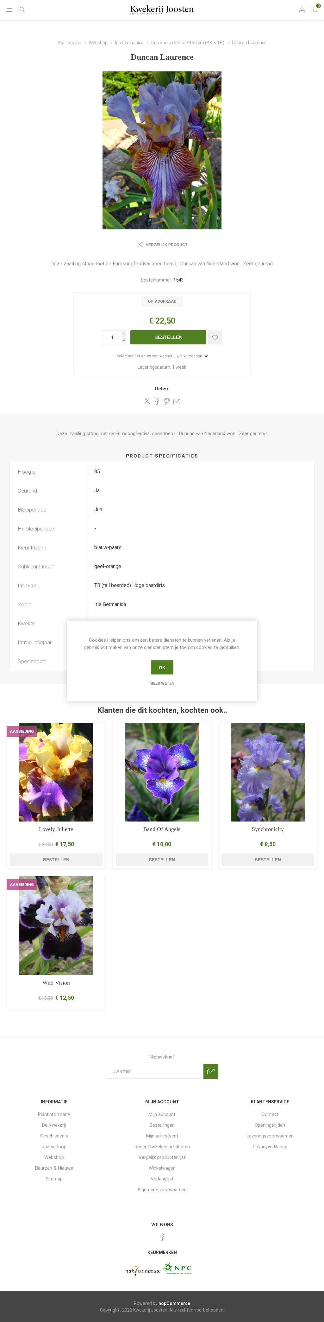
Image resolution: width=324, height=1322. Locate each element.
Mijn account (162, 1114)
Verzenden (210, 1071)
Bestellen (168, 337)
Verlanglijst (162, 1179)
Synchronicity (268, 829)
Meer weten (162, 683)
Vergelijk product (166, 245)
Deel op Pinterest (167, 401)
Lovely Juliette (56, 829)
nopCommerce (174, 1303)
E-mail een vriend (176, 401)
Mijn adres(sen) (162, 1136)
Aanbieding (22, 731)
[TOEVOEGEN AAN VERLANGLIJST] (215, 337)
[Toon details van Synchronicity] (267, 772)
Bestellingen (162, 1125)
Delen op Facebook (156, 401)
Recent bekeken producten (162, 1146)
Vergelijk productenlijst (162, 1157)
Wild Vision (56, 982)
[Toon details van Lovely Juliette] (56, 772)
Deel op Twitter (147, 401)
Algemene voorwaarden (162, 1189)
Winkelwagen (162, 1168)
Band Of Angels (161, 829)
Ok (162, 667)
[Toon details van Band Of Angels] (162, 772)
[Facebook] (162, 1237)
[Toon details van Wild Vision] (56, 925)
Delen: (162, 388)
